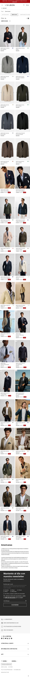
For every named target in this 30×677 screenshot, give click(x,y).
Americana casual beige (5, 452)
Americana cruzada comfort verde (5, 221)
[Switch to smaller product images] (28, 18)
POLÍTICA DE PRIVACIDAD (7, 669)
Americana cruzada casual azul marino (5, 278)
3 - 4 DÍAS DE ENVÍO (8, 619)
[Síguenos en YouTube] (5, 638)
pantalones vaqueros (5, 564)
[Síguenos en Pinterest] (11, 638)
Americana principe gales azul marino (20, 190)
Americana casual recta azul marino (20, 77)
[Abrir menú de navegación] (2, 5)
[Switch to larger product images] (26, 18)
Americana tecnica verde (20, 49)
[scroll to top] (28, 675)
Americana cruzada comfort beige (20, 306)
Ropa (2, 11)
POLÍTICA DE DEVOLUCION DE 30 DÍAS (12, 626)
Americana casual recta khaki (5, 77)
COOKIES (10, 667)
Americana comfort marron (20, 452)
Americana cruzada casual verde (20, 249)
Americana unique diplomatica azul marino (20, 394)
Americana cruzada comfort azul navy (20, 221)
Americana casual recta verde (20, 106)
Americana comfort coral (5, 249)
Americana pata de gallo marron (5, 162)
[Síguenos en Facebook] (1, 638)
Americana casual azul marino (5, 537)
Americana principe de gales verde (20, 134)
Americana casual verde (5, 509)
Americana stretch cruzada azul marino (20, 364)
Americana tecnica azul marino (5, 49)
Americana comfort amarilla (5, 306)
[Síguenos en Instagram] (3, 638)
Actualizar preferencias (6, 664)
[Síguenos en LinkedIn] (7, 638)
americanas (14, 14)
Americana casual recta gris (5, 134)
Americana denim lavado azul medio (5, 190)
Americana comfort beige (20, 480)
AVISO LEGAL (4, 667)
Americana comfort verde (5, 480)
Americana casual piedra (20, 278)
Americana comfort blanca (5, 334)
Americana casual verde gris (20, 509)
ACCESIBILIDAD (17, 669)
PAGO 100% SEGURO (8, 630)
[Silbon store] (9, 5)
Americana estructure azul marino (20, 335)
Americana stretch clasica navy (5, 394)
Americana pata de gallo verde (20, 162)
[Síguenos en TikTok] (9, 638)
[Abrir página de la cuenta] (24, 5)
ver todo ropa (5, 14)
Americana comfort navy (20, 423)
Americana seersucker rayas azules (5, 364)
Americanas (7, 11)
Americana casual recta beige (5, 106)
